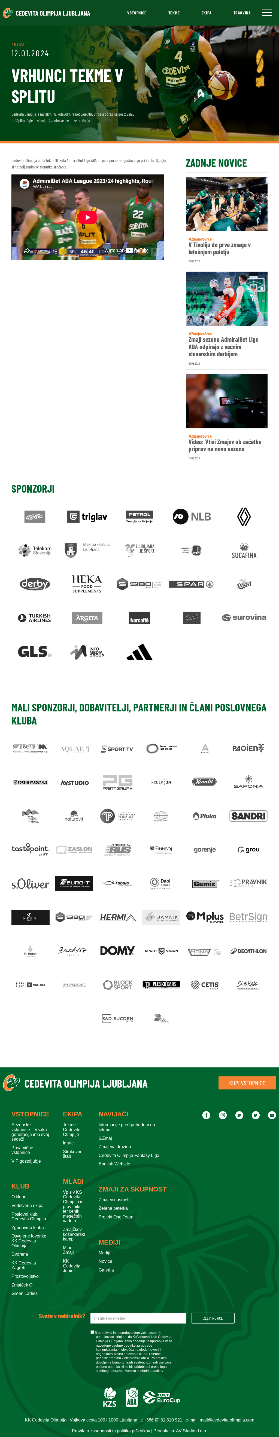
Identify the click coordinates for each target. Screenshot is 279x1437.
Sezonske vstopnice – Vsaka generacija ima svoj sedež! (30, 1131)
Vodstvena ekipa (27, 1205)
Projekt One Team (116, 1217)
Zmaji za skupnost (133, 1189)
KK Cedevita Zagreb (23, 1265)
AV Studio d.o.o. (191, 1431)
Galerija (106, 1270)
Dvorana (19, 1254)
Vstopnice (136, 12)
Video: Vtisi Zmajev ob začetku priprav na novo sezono (225, 445)
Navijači (113, 1114)
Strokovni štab (72, 1154)
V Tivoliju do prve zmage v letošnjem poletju (220, 248)
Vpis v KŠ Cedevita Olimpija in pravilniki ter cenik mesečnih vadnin (73, 1206)
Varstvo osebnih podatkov (144, 1371)
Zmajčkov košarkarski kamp (74, 1234)
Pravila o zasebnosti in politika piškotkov (111, 1431)
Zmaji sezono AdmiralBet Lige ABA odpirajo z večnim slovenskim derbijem (223, 346)
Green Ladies (24, 1293)
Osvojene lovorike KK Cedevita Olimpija (28, 1241)
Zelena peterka (113, 1208)
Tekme (174, 12)
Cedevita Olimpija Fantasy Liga (129, 1155)
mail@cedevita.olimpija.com (227, 1420)
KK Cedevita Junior (71, 1266)
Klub (20, 1186)
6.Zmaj (105, 1138)
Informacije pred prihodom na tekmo (127, 1127)
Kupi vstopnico (247, 1083)
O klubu (18, 1197)
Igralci (69, 1143)
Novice (105, 1261)
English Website (114, 1164)
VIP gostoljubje (26, 1161)
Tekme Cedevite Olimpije (71, 1129)
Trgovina (242, 12)
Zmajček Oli (23, 1285)
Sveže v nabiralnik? (62, 1316)
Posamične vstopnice (22, 1150)
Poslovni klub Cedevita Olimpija (28, 1216)
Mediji (109, 1242)
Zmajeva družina (115, 1146)
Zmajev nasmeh (114, 1200)
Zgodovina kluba (27, 1227)
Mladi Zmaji (68, 1250)
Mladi (73, 1181)
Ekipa (207, 12)
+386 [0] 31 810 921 (163, 1420)
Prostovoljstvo (25, 1276)
